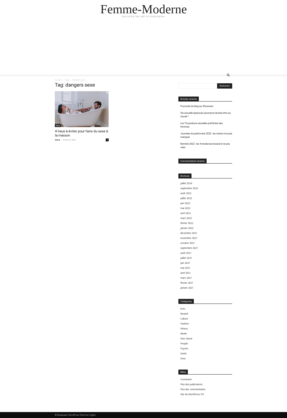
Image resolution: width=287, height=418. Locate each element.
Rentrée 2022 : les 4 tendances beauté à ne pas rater (205, 145)
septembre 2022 (189, 188)
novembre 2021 (188, 238)
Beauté (184, 313)
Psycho (184, 348)
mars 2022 (186, 218)
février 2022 (186, 223)
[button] (228, 75)
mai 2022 (185, 208)
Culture (184, 318)
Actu (182, 308)
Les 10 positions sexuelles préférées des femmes (201, 125)
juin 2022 (185, 203)
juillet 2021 (186, 257)
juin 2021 (185, 262)
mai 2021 (185, 267)
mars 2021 (186, 277)
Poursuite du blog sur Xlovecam (196, 106)
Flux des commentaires (192, 389)
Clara (57, 140)
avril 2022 (185, 213)
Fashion (184, 323)
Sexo (58, 125)
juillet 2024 (186, 183)
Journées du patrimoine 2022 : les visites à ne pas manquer (206, 135)
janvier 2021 (186, 287)
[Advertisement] (143, 46)
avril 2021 (185, 272)
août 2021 (185, 252)
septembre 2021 (189, 247)
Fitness (184, 328)
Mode (183, 333)
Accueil (58, 79)
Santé (183, 353)
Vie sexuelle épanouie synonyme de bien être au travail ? (205, 115)
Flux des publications (191, 384)
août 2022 (185, 193)
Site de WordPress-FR (192, 394)
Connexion (186, 379)
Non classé (186, 338)
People (184, 343)
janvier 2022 (186, 228)
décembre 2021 (188, 233)
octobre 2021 (187, 242)
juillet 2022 (186, 198)
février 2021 (186, 282)
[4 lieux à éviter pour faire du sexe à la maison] (82, 109)
